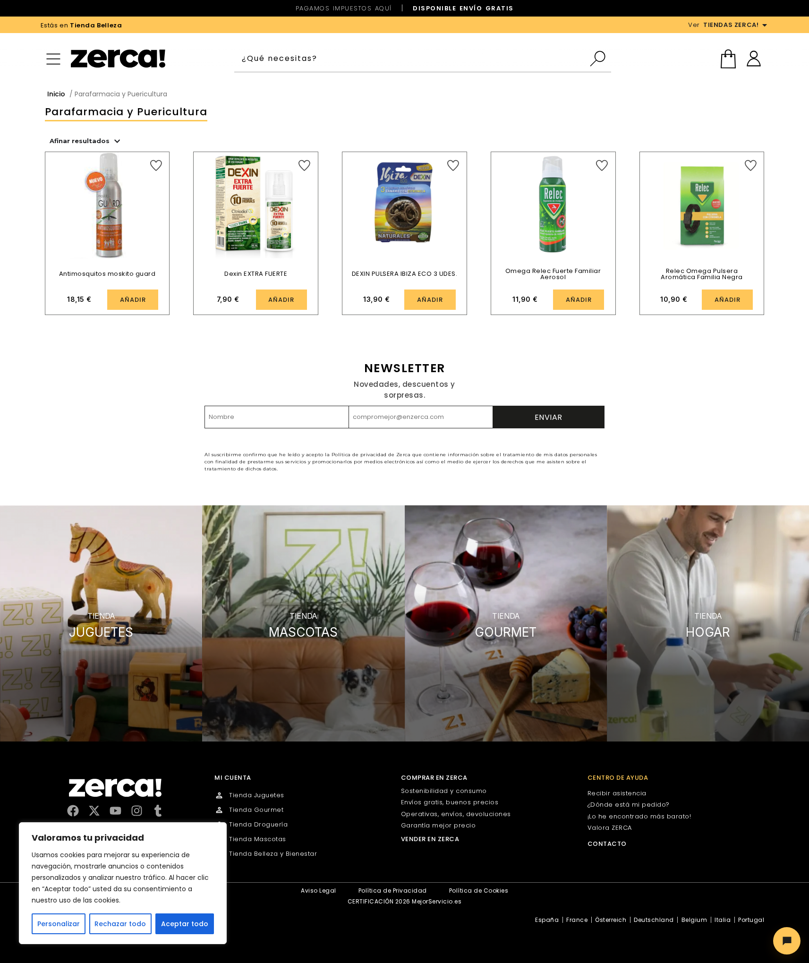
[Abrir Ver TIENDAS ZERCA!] (764, 25)
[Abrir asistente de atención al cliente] (786, 940)
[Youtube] (115, 810)
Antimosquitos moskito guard (107, 273)
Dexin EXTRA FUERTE (255, 273)
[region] (123, 883)
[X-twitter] (94, 810)
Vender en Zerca (430, 839)
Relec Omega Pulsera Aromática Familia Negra (702, 273)
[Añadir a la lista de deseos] (156, 165)
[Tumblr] (158, 810)
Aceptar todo (184, 924)
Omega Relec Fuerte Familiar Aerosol (553, 273)
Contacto (607, 843)
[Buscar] (600, 58)
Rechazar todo (120, 924)
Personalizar (58, 924)
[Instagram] (136, 810)
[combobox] (411, 58)
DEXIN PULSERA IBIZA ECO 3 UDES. (405, 273)
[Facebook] (73, 810)
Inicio (56, 94)
